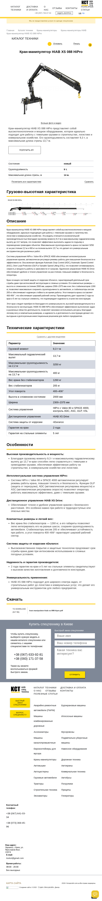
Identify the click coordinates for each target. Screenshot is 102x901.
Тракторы (39, 784)
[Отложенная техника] (64, 43)
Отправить (75, 675)
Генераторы (67, 796)
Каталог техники (16, 8)
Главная (10, 30)
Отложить (57, 44)
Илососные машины (71, 716)
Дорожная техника (70, 759)
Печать (76, 44)
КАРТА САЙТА (13, 883)
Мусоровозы (67, 732)
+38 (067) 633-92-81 (28, 654)
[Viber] (17, 833)
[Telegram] (9, 840)
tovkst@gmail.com (15, 858)
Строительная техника (45, 790)
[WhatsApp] (9, 833)
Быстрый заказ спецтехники (19, 703)
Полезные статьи (87, 8)
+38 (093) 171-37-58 (28, 658)
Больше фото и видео (51, 123)
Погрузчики (67, 784)
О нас (46, 8)
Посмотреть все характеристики (26, 182)
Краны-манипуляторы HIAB (73, 30)
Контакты (71, 8)
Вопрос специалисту (19, 714)
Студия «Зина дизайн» (46, 887)
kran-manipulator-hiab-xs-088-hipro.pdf (46, 611)
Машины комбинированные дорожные (43, 721)
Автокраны (67, 765)
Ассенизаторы (41, 732)
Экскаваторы (40, 796)
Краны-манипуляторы (47, 30)
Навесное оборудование (74, 749)
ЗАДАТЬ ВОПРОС (64, 13)
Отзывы (57, 8)
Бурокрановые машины (73, 705)
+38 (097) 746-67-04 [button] (43, 13)
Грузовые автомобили (45, 777)
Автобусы (66, 777)
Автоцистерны (41, 771)
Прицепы (66, 790)
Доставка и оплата (32, 8)
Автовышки (40, 765)
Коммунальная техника (73, 771)
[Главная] (89, 3)
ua (80, 13)
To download (19, 609)
